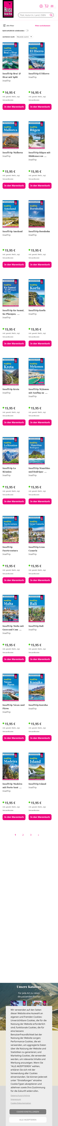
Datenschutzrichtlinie (20, 1095)
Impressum (16, 1099)
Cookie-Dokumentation (21, 1103)
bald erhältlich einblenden (13, 31)
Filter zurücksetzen (42, 26)
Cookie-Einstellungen (28, 1111)
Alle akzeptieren (27, 1119)
